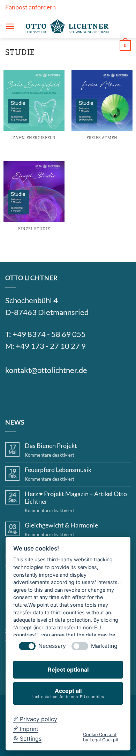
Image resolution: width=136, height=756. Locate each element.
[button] (10, 26)
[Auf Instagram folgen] (30, 394)
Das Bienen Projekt (51, 445)
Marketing (104, 646)
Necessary (52, 646)
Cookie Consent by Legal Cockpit (101, 737)
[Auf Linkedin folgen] (64, 394)
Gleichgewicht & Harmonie (61, 525)
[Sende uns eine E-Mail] (47, 394)
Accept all (68, 693)
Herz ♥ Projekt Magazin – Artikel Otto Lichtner (76, 497)
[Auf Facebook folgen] (13, 394)
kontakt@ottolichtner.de (46, 370)
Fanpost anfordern (30, 7)
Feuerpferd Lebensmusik (58, 469)
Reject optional (68, 669)
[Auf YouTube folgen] (81, 394)
